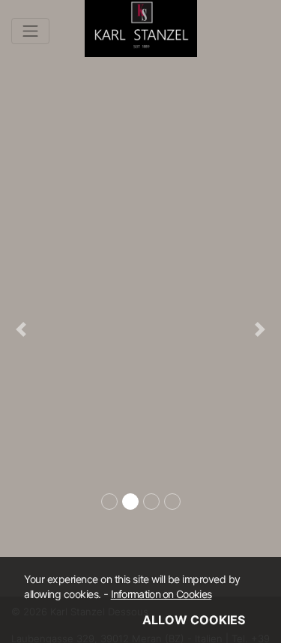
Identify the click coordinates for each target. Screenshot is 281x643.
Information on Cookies (161, 594)
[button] (21, 329)
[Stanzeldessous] (141, 24)
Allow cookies (193, 619)
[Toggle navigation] (30, 31)
